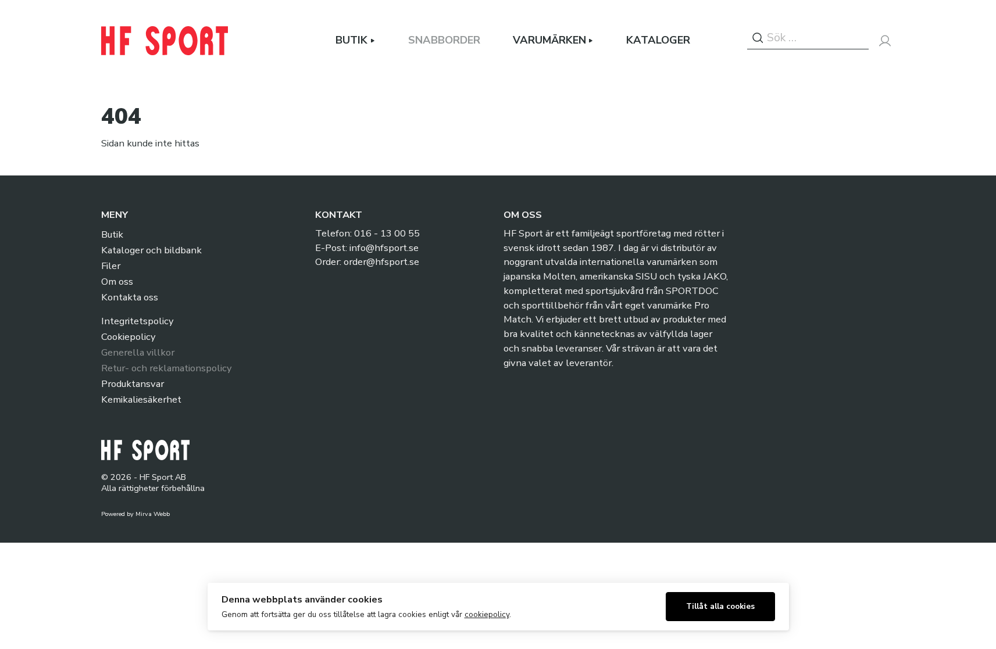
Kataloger (658, 40)
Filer (110, 265)
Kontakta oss (129, 297)
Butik (351, 40)
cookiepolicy (487, 614)
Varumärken (549, 40)
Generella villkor (137, 352)
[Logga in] (885, 40)
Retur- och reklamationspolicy (166, 368)
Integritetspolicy (137, 321)
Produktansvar (132, 383)
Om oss (117, 281)
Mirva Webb (152, 514)
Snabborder (444, 40)
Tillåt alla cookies (720, 606)
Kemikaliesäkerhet (141, 399)
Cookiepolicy (128, 336)
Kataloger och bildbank (151, 250)
